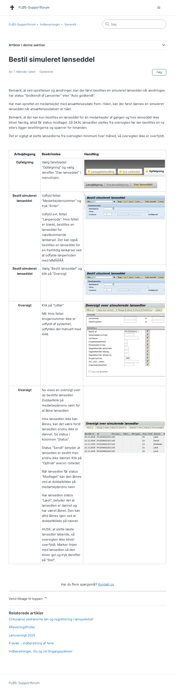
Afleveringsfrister (22, 627)
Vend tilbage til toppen (26, 599)
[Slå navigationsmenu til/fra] (158, 7)
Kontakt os (106, 584)
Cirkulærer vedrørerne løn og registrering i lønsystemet (51, 619)
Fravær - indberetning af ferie (31, 643)
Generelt (70, 24)
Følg (159, 72)
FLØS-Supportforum (22, 24)
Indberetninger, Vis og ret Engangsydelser (41, 651)
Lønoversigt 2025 (22, 635)
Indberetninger (50, 24)
